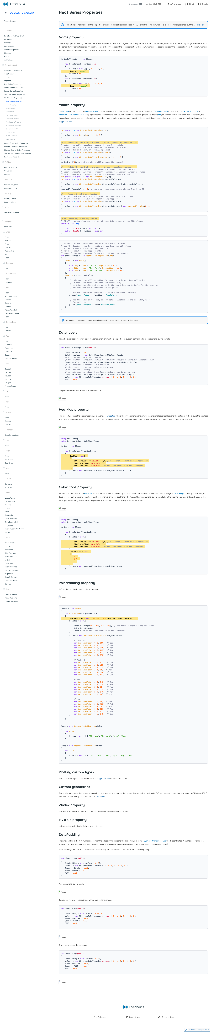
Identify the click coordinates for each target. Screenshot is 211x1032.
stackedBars (11, 322)
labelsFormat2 (10, 501)
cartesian (8, 484)
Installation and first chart (14, 36)
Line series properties (12, 84)
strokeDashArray (11, 601)
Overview (8, 30)
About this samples (11, 213)
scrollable (8, 584)
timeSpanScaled (11, 522)
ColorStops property (12, 119)
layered (8, 306)
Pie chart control (10, 167)
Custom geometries (12, 129)
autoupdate (9, 251)
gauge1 (8, 369)
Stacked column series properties (17, 150)
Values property (11, 108)
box (7, 402)
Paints (6, 56)
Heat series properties (13, 98)
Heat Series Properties (13, 101)
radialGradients (11, 598)
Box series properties (12, 157)
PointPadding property (13, 122)
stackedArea (11, 273)
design (8, 589)
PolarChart (9, 179)
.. (3, 216)
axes (8, 492)
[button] (135, 4)
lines (8, 232)
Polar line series (10, 188)
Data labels (10, 112)
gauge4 (8, 379)
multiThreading (10, 543)
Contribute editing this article (199, 1030)
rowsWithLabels (11, 310)
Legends (7, 81)
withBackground (11, 296)
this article (100, 796)
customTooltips (11, 567)
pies (7, 336)
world (7, 473)
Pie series (8, 171)
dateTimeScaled (11, 518)
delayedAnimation (12, 313)
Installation (8, 39)
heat (8, 440)
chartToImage (10, 553)
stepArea (8, 282)
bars (7, 287)
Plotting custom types (13, 125)
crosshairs (9, 515)
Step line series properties (14, 94)
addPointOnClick (11, 487)
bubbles (8, 421)
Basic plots (8, 227)
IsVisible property (11, 136)
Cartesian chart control (13, 70)
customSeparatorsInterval (15, 529)
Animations (8, 60)
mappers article (65, 121)
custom (8, 247)
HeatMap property (12, 115)
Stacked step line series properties (17, 153)
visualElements (10, 556)
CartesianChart (11, 65)
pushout (8, 345)
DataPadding (10, 139)
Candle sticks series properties (16, 143)
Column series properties (13, 87)
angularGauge (10, 386)
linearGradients (11, 594)
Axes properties (10, 74)
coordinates (9, 463)
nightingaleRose (11, 358)
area (7, 244)
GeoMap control (10, 199)
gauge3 (8, 376)
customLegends (11, 570)
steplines (9, 263)
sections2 (9, 550)
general (9, 537)
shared (8, 508)
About (7, 207)
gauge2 (8, 372)
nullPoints (9, 563)
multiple (8, 505)
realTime (8, 546)
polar (8, 451)
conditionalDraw (11, 580)
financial (9, 430)
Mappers (7, 53)
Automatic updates (11, 49)
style (7, 512)
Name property (11, 105)
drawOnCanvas (10, 577)
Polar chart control (11, 185)
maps (8, 468)
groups (8, 331)
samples (8, 221)
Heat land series (10, 202)
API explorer (199, 25)
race (7, 317)
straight (8, 240)
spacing (8, 303)
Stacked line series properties (15, 146)
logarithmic (9, 525)
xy (6, 254)
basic (7, 237)
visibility (8, 560)
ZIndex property (11, 132)
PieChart (8, 162)
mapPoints (9, 574)
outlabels (8, 351)
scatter (9, 412)
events (8, 478)
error (8, 391)
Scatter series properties (13, 91)
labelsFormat (10, 498)
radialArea (9, 459)
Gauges (7, 174)
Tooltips (7, 77)
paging (7, 532)
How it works (9, 46)
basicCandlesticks (12, 435)
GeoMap (8, 193)
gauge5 (8, 383)
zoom (7, 258)
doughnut (9, 348)
